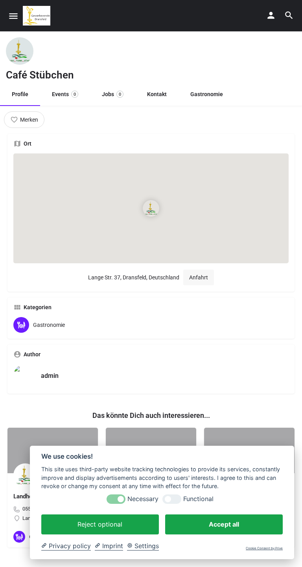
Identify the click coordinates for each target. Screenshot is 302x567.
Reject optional (99, 524)
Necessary (142, 499)
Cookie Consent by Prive (264, 548)
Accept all (224, 524)
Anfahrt (198, 277)
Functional (198, 499)
